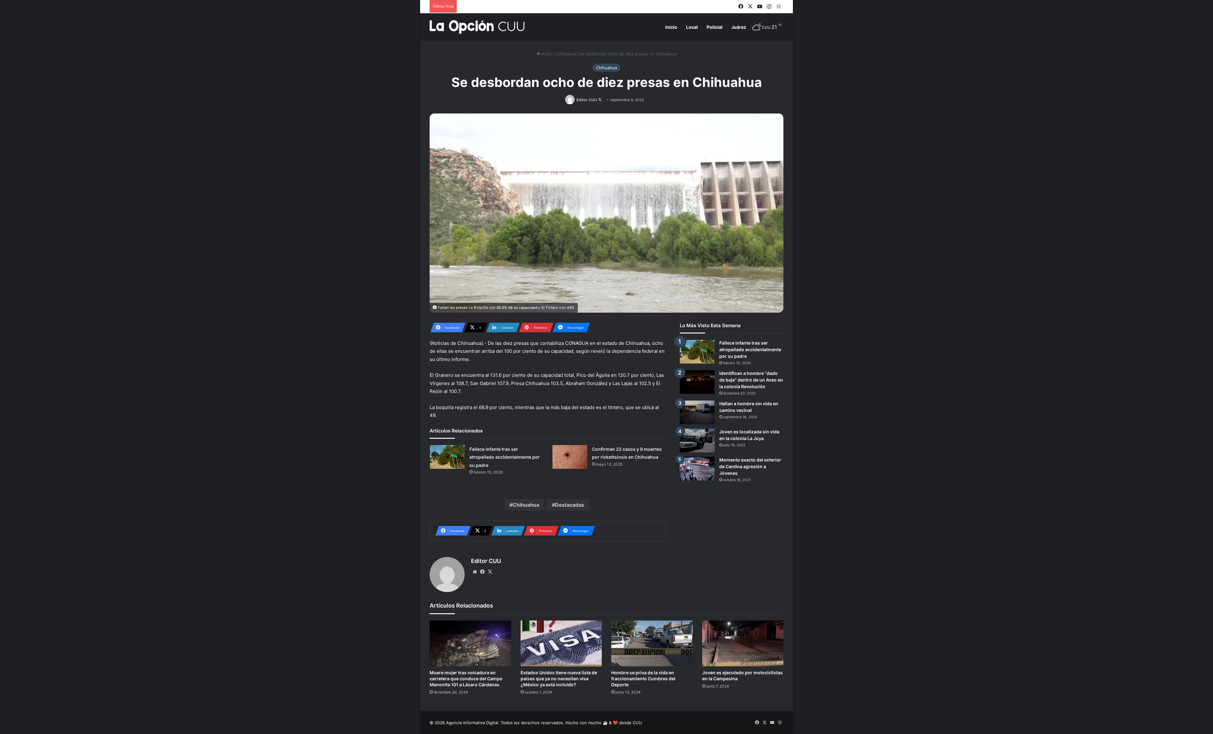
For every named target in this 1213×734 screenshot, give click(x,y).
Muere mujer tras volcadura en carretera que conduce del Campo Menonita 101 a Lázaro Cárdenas (466, 678)
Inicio (671, 27)
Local (692, 27)
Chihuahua (565, 53)
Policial (714, 27)
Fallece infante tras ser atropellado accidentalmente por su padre (504, 457)
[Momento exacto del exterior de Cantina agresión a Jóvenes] (697, 468)
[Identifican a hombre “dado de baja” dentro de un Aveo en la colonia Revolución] (697, 382)
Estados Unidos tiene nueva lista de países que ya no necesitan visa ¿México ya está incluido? (559, 678)
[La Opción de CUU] (477, 27)
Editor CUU (586, 99)
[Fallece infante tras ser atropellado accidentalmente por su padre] (447, 457)
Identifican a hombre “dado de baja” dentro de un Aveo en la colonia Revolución (751, 379)
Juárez (738, 27)
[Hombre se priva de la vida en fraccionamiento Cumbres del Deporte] (652, 643)
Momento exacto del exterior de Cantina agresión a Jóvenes (750, 466)
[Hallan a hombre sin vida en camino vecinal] (697, 412)
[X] (490, 572)
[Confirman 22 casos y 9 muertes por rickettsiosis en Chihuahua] (569, 457)
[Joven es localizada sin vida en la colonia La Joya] (697, 440)
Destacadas (569, 505)
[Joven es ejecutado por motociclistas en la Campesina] (743, 643)
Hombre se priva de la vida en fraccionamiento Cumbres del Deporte (643, 678)
